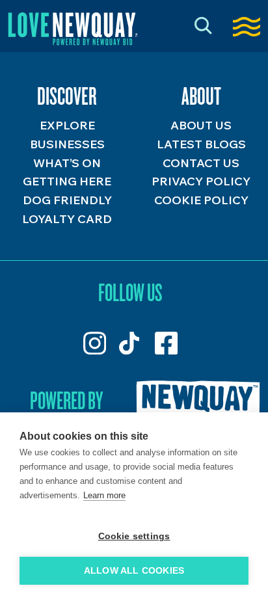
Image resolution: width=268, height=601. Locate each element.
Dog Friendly (67, 200)
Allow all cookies (134, 571)
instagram (94, 343)
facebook (166, 343)
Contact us (201, 162)
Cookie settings (134, 536)
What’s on (67, 162)
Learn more (104, 495)
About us (201, 125)
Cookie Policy (201, 200)
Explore (67, 125)
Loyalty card (67, 218)
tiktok (130, 343)
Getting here (67, 181)
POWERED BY (66, 400)
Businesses (67, 144)
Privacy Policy (201, 181)
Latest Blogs (201, 144)
